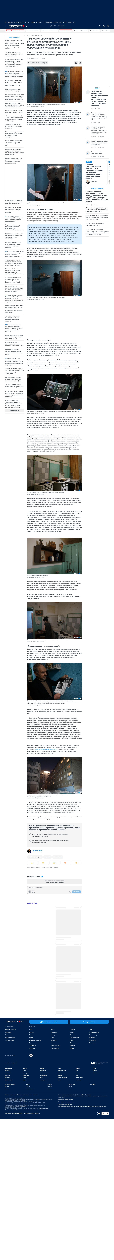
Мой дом (53, 930)
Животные (32, 936)
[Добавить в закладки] (76, 62)
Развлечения (74, 933)
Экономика (92, 930)
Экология (92, 928)
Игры (65, 22)
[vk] (31, 945)
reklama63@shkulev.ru (86, 985)
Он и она (72, 920)
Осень (72, 922)
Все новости (14, 37)
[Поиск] (100, 26)
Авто (30, 920)
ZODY (60, 22)
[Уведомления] (104, 26)
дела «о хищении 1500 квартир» (45, 749)
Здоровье (32, 938)
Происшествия (74, 928)
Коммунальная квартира (35, 857)
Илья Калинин (37, 850)
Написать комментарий (39, 63)
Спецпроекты (93, 933)
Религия (72, 936)
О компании (8, 925)
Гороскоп (39, 22)
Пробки (55, 22)
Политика (73, 925)
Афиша (33, 22)
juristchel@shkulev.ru (43, 999)
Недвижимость (10, 22)
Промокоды (71, 22)
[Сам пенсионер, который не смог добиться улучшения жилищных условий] (30, 841)
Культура (53, 925)
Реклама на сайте (10, 920)
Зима (52, 920)
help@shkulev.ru (16, 1000)
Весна (31, 925)
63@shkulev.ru (23, 996)
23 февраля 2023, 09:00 (32, 58)
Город (31, 928)
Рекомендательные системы (65, 994)
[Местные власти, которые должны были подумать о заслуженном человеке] (30, 834)
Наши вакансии (10, 928)
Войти (33, 892)
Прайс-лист (8, 922)
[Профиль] (108, 26)
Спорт (91, 920)
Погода (27, 22)
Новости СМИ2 (32, 903)
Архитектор (47, 857)
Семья (72, 938)
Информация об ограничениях (65, 990)
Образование (55, 938)
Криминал (54, 922)
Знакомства (20, 22)
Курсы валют (48, 22)
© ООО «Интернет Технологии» (32, 1004)
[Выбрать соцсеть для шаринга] (80, 62)
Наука (53, 933)
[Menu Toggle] (6, 26)
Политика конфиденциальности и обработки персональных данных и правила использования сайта (82, 997)
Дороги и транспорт (35, 930)
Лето (52, 928)
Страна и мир (93, 925)
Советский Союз (58, 857)
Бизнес (31, 922)
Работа (72, 930)
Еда (30, 933)
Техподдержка (9, 930)
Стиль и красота (94, 922)
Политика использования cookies (66, 992)
